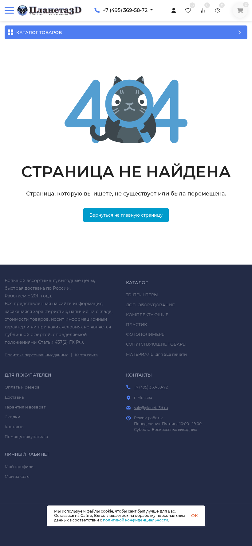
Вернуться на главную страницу (126, 215)
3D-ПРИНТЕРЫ (142, 294)
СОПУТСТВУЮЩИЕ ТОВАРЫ (156, 344)
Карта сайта (86, 355)
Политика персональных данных (36, 355)
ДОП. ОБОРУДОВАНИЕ (150, 304)
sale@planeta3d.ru (151, 407)
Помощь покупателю (26, 436)
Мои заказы (17, 476)
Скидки (12, 416)
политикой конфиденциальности (135, 520)
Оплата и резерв (22, 387)
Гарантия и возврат (25, 407)
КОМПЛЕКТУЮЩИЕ (147, 314)
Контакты (14, 426)
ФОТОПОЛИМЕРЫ (146, 334)
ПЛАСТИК (136, 324)
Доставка (14, 397)
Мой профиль (19, 466)
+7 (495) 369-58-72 (125, 10)
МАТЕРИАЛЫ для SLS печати (156, 354)
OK (194, 515)
